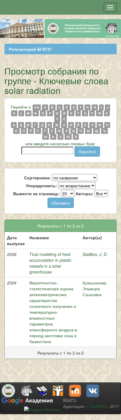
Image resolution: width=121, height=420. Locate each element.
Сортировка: (37, 178)
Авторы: (84, 193)
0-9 (36, 107)
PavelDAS (98, 406)
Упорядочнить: (41, 185)
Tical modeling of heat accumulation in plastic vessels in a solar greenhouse (50, 263)
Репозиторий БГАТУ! (30, 49)
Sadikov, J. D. (95, 254)
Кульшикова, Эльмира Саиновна (95, 288)
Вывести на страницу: (36, 193)
